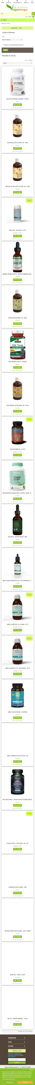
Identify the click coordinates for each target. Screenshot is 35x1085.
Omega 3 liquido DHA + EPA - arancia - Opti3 (17, 624)
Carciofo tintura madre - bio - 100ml (17, 318)
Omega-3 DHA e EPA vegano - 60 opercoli (17, 712)
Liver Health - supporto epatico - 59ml (17, 537)
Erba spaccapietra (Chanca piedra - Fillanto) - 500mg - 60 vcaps (18, 493)
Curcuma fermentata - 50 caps (17, 449)
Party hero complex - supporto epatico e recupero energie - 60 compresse (18, 800)
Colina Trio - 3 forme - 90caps (17, 975)
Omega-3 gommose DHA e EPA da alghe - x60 (17, 756)
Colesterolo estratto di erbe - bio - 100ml (17, 143)
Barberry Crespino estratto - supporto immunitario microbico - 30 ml (18, 274)
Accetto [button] (25, 1082)
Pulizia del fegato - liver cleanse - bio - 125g (17, 843)
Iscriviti (17, 1062)
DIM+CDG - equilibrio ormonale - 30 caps (17, 1018)
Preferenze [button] (10, 1082)
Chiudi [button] (31, 1069)
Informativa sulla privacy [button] (8, 1079)
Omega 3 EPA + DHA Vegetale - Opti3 (17, 230)
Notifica (18, 980)
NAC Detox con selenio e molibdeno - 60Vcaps (17, 99)
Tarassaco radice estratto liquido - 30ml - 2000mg (17, 931)
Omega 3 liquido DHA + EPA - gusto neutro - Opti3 (17, 668)
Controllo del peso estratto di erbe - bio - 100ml (17, 186)
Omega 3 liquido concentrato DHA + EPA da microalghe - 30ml (18, 581)
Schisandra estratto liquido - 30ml (17, 887)
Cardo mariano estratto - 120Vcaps (17, 362)
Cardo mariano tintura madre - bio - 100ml (17, 405)
